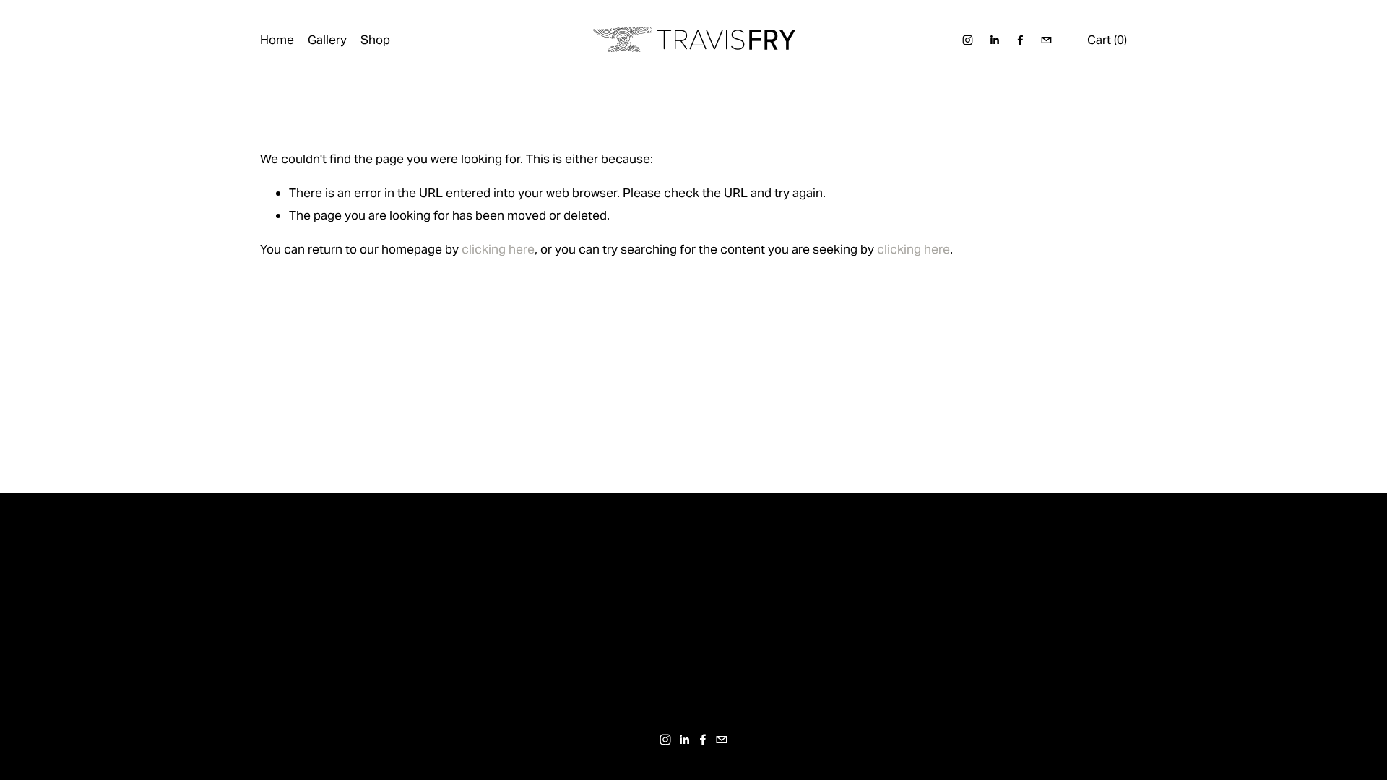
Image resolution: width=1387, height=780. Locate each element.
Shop (375, 40)
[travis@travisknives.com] (1046, 40)
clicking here (498, 249)
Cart (1107, 40)
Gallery (327, 40)
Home (277, 40)
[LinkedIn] (994, 40)
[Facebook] (1020, 40)
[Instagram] (968, 40)
